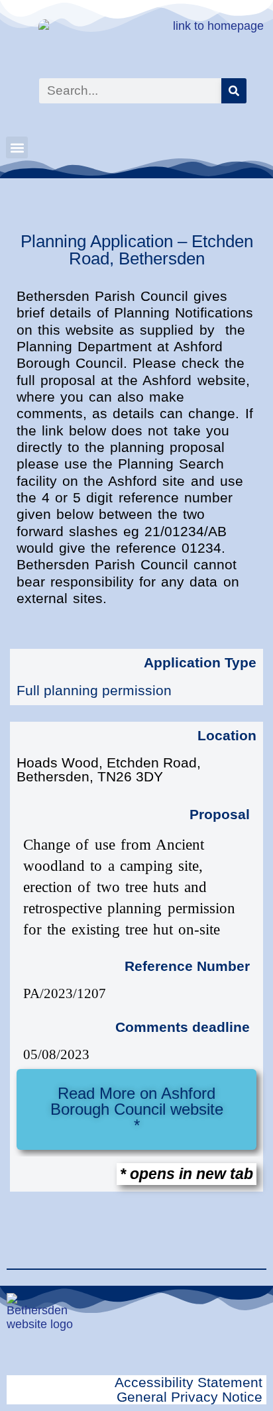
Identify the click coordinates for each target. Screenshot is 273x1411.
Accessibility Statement (188, 1382)
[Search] (233, 90)
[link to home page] (138, 42)
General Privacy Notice (189, 1396)
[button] (17, 147)
